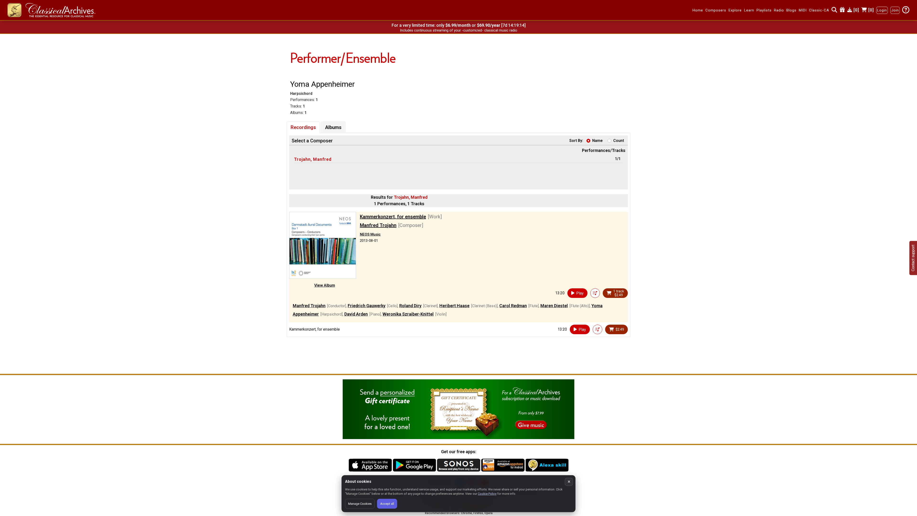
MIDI (803, 10)
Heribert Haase (454, 305)
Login (882, 10)
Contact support (913, 258)
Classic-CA (819, 10)
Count (618, 140)
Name (597, 140)
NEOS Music (370, 234)
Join (895, 10)
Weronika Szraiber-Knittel (408, 314)
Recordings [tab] (303, 127)
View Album (324, 285)
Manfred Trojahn (378, 225)
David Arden (356, 314)
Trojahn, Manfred (312, 159)
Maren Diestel (554, 305)
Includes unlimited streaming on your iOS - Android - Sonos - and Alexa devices (458, 30)
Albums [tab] (333, 127)
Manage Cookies (360, 503)
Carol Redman (513, 305)
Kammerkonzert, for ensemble (393, 217)
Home (698, 10)
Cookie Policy (487, 493)
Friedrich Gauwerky (366, 305)
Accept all (387, 503)
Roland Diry (410, 305)
